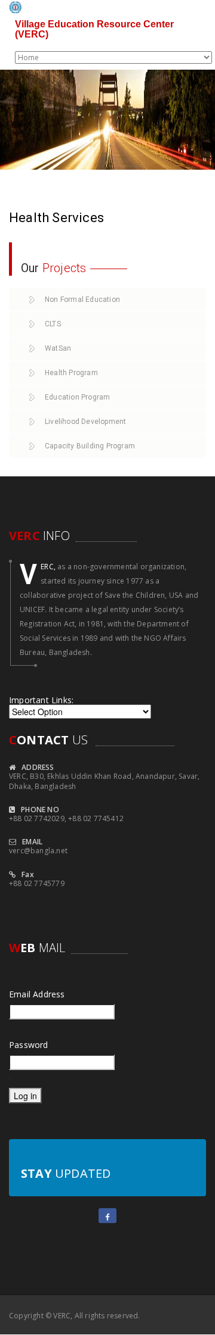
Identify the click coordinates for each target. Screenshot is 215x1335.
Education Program (77, 397)
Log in (25, 1096)
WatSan (58, 348)
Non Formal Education (82, 299)
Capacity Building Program (90, 446)
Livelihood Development (85, 421)
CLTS (53, 324)
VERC (61, 1316)
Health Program (71, 373)
